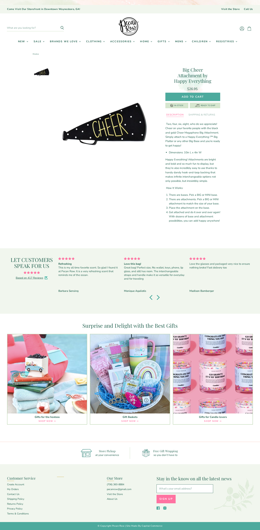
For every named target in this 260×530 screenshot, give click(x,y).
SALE (38, 41)
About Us (112, 499)
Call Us (248, 9)
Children (200, 41)
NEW (22, 41)
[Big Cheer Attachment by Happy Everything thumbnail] (41, 72)
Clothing (94, 41)
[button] (151, 297)
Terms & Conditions (18, 513)
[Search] (59, 28)
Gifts (163, 41)
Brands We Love (64, 41)
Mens (180, 41)
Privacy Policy (14, 508)
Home (145, 41)
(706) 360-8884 (115, 484)
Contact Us (13, 494)
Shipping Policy (15, 499)
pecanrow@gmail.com (119, 489)
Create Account (15, 484)
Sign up (166, 499)
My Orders (13, 489)
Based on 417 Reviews (29, 277)
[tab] (175, 115)
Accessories (121, 41)
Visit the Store (230, 9)
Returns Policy (15, 504)
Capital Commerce (152, 526)
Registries (225, 41)
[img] (31, 272)
